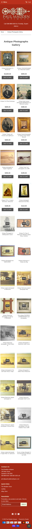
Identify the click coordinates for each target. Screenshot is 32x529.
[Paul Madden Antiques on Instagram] (15, 514)
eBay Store (4, 491)
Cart (29, 2)
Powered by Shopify (24, 519)
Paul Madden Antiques (11, 519)
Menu (5, 2)
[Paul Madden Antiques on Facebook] (13, 514)
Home (2, 32)
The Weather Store (6, 486)
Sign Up (24, 504)
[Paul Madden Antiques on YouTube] (18, 514)
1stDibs (3, 489)
